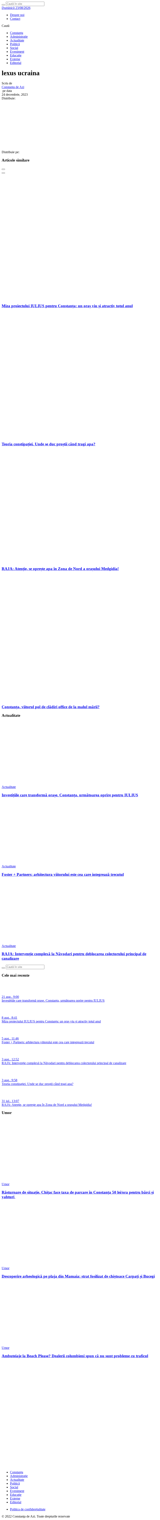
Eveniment (17, 51)
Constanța (16, 33)
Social (14, 48)
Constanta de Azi (13, 87)
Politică (15, 44)
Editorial (15, 63)
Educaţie (15, 55)
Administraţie (19, 36)
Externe (15, 59)
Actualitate (17, 40)
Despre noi (17, 15)
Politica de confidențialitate (27, 1509)
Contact (15, 18)
